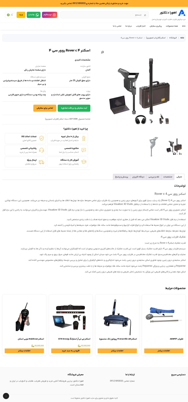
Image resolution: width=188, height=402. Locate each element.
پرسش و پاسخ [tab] (121, 176)
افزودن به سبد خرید (71, 350)
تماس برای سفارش (45, 108)
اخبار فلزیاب (141, 26)
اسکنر (183, 200)
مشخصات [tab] (167, 176)
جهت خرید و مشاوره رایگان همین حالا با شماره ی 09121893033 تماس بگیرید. (94, 3)
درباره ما (128, 26)
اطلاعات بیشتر (164, 350)
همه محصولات (172, 26)
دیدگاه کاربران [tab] (138, 176)
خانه (184, 26)
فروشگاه (173, 38)
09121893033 (116, 381)
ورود (21, 14)
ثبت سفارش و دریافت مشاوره (74, 108)
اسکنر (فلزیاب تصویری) (156, 38)
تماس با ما (117, 26)
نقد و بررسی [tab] (153, 176)
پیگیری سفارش (156, 26)
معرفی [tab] (179, 176)
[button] (102, 52)
